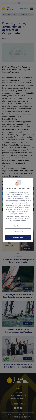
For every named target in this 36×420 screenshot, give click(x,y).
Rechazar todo (18, 232)
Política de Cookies (23, 217)
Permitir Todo (18, 237)
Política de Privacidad (19, 220)
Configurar (18, 226)
